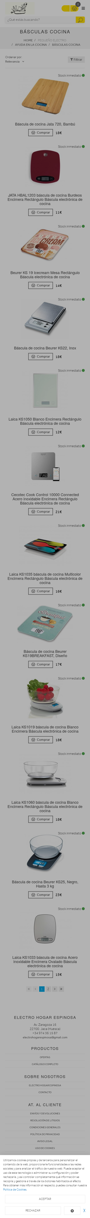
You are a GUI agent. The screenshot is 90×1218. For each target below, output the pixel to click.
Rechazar (33, 1210)
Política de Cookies (14, 1189)
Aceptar (45, 1199)
